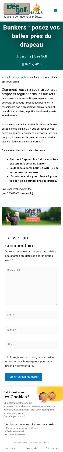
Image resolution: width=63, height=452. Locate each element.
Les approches (20, 77)
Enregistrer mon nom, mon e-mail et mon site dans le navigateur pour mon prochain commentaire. (30, 362)
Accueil (6, 77)
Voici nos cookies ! (15, 431)
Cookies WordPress (15, 434)
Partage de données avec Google (22, 428)
